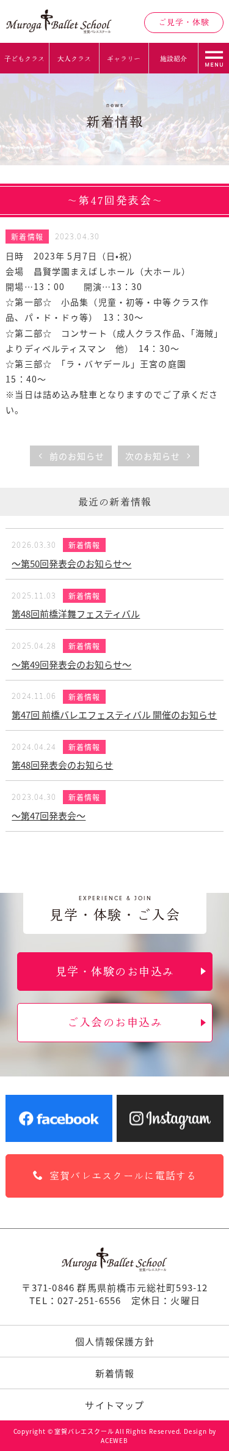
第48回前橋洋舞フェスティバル (76, 613)
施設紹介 (173, 58)
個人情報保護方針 (114, 1341)
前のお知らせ (77, 456)
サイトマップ (114, 1404)
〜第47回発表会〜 (48, 815)
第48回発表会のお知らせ (62, 764)
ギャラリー (123, 58)
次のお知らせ (153, 456)
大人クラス (74, 58)
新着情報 (27, 236)
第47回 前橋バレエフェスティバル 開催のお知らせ (114, 714)
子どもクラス (24, 58)
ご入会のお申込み (114, 1022)
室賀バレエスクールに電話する (123, 1176)
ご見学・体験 (183, 22)
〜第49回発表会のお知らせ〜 (71, 664)
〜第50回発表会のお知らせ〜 (71, 563)
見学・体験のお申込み (115, 971)
